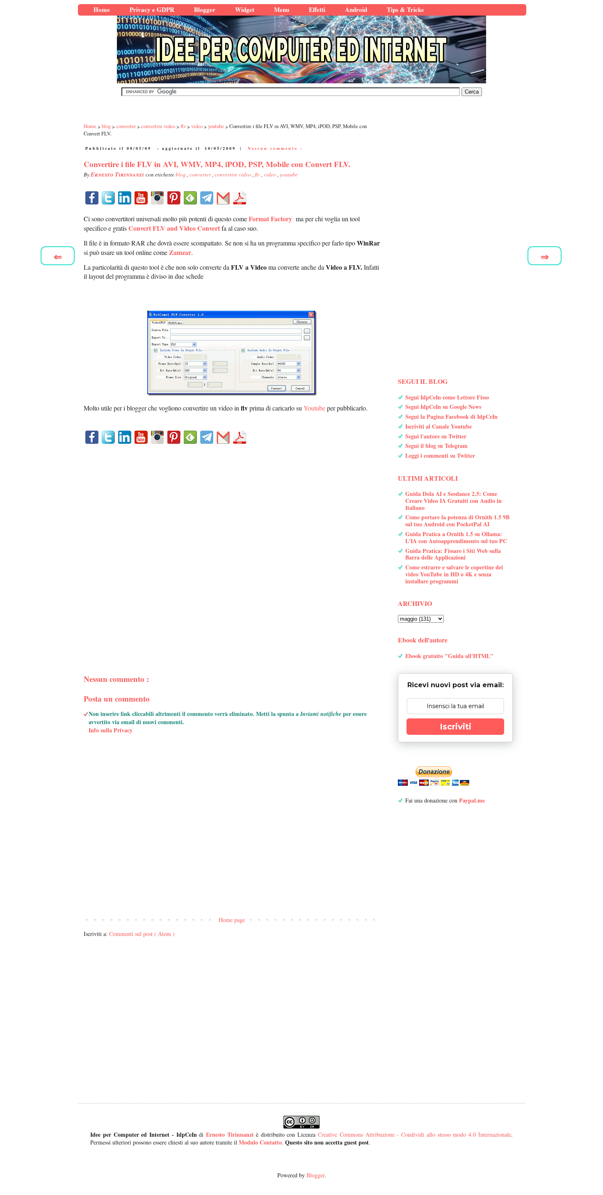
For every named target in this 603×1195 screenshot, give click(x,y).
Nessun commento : (275, 148)
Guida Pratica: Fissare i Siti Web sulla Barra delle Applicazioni (453, 554)
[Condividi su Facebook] (91, 197)
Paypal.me (472, 800)
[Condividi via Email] (223, 197)
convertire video (233, 174)
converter (201, 174)
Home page (232, 920)
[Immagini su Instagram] (157, 197)
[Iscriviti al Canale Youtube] (141, 197)
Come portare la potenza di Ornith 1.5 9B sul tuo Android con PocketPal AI (457, 520)
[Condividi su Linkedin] (124, 197)
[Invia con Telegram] (206, 197)
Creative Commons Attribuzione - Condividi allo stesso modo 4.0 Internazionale (414, 1134)
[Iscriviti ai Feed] (190, 197)
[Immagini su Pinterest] (173, 197)
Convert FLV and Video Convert (174, 228)
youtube (289, 174)
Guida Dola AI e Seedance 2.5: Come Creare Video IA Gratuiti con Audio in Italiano (453, 500)
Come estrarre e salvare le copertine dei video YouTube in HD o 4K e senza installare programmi (454, 574)
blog (181, 174)
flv (258, 174)
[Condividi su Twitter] (108, 197)
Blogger (315, 1175)
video (270, 174)
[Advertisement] (232, 544)
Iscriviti (455, 727)
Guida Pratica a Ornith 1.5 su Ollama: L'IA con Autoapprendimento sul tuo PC (456, 537)
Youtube (314, 408)
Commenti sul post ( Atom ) (142, 934)
